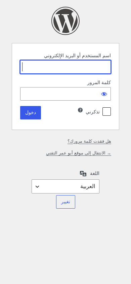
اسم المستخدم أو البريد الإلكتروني (77, 55)
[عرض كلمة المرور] (104, 94)
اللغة (94, 173)
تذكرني (93, 111)
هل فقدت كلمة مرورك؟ (89, 141)
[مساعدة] (80, 110)
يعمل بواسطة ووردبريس (65, 21)
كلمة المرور (99, 82)
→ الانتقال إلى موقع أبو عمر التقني (78, 152)
